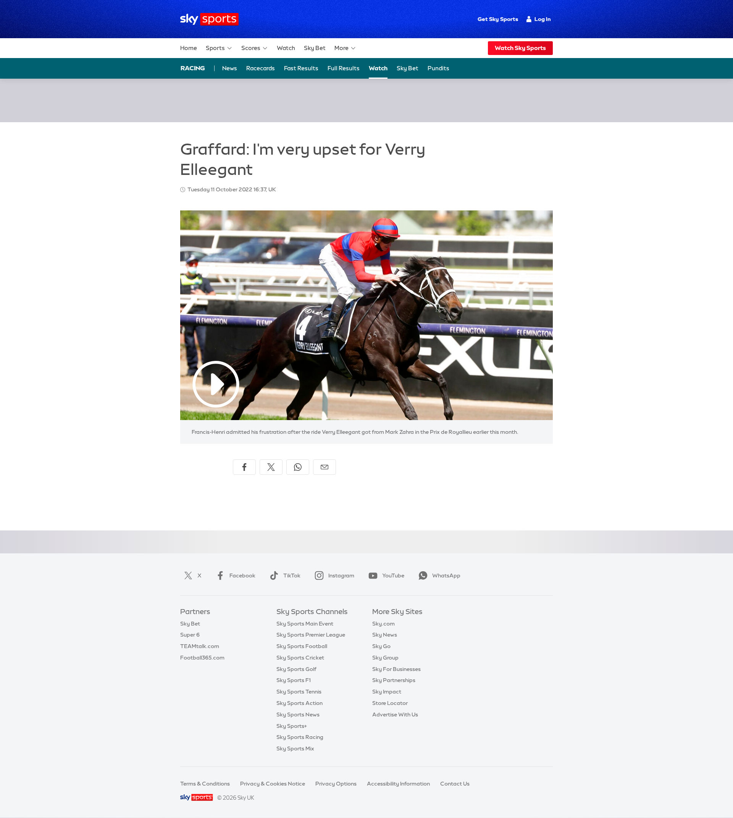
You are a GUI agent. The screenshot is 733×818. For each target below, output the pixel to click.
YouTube (393, 575)
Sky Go (381, 646)
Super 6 (190, 634)
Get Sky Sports (498, 19)
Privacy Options (336, 783)
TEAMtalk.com (199, 646)
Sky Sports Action (299, 703)
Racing (193, 68)
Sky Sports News (298, 714)
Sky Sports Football (301, 646)
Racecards (260, 68)
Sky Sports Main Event (304, 623)
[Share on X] (271, 467)
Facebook (242, 575)
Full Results (344, 68)
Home (188, 48)
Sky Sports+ (291, 726)
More (341, 48)
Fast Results (301, 68)
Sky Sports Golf (296, 669)
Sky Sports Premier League (310, 634)
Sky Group (385, 657)
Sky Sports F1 (293, 680)
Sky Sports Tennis (298, 691)
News (229, 68)
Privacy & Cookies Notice (272, 783)
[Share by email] (324, 467)
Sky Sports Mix (295, 748)
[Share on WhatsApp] (297, 467)
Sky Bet (315, 48)
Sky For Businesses (396, 669)
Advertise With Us (395, 714)
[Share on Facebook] (244, 467)
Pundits (438, 68)
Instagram (341, 575)
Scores (250, 48)
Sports (215, 48)
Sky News (384, 634)
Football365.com (202, 657)
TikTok (291, 575)
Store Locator (390, 703)
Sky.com (383, 623)
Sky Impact (386, 691)
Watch (286, 48)
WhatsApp (446, 575)
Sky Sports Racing (299, 737)
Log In (542, 19)
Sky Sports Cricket (300, 657)
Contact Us (455, 783)
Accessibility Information (398, 783)
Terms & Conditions (205, 783)
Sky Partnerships (393, 680)
